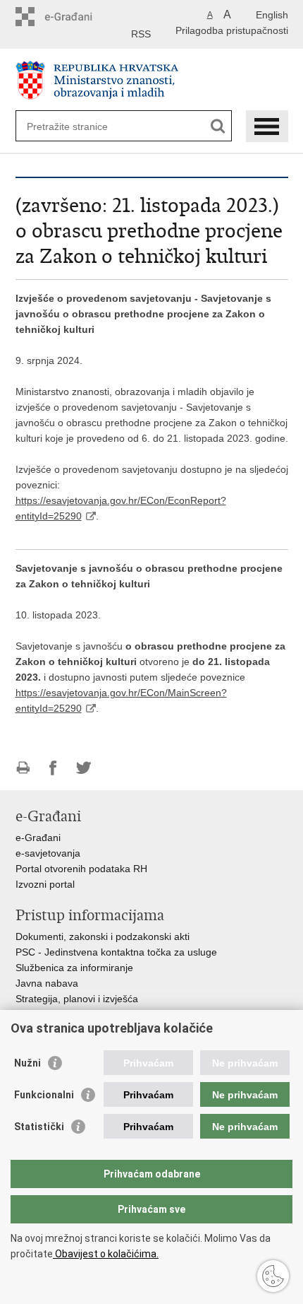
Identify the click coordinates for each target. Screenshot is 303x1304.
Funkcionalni (44, 1094)
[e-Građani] (76, 16)
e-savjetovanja (48, 853)
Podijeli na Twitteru (83, 767)
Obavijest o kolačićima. (106, 1253)
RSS (141, 34)
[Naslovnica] (152, 80)
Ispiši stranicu (23, 767)
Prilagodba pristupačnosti (231, 30)
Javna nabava (47, 983)
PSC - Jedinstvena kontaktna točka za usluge (116, 952)
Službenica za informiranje (74, 967)
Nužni (27, 1063)
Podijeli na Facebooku (53, 767)
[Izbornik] (267, 126)
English (272, 14)
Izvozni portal (45, 884)
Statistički (39, 1126)
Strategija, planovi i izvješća (77, 998)
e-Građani (38, 837)
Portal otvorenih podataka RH (81, 868)
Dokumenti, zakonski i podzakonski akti (103, 936)
